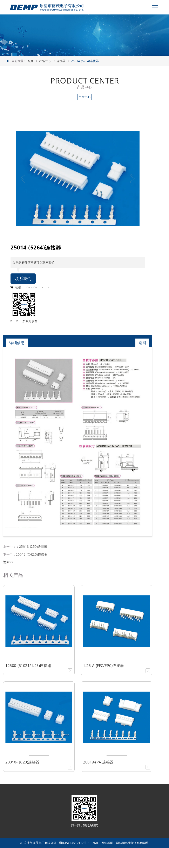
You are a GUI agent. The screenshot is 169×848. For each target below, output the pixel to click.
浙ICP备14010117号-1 (74, 843)
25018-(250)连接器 (33, 546)
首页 (30, 61)
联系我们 (23, 278)
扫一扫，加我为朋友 (24, 321)
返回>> (8, 562)
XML (96, 843)
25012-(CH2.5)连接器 (31, 554)
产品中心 (45, 61)
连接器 (61, 61)
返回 (142, 342)
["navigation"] (155, 7)
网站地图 (107, 843)
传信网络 (143, 843)
